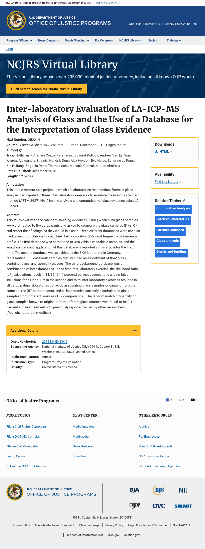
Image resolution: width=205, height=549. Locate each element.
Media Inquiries (83, 426)
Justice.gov (132, 535)
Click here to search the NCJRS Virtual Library (46, 89)
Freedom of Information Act (84, 535)
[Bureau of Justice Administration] (134, 493)
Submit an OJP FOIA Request (27, 466)
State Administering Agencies (159, 466)
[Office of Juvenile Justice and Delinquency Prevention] (135, 509)
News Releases (83, 446)
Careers (168, 24)
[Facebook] (170, 402)
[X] (182, 402)
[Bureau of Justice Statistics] (159, 495)
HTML (165, 151)
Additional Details (24, 331)
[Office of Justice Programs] (16, 20)
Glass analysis (167, 241)
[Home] (70, 20)
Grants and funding (171, 251)
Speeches (79, 456)
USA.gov (113, 535)
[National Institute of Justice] (183, 493)
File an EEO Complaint (22, 446)
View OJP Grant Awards (155, 446)
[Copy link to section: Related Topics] (183, 200)
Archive (144, 426)
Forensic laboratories (172, 219)
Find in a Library (166, 182)
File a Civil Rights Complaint (26, 426)
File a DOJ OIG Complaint (24, 436)
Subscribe (183, 24)
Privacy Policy (114, 525)
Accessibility (21, 525)
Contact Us (152, 24)
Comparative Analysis (173, 208)
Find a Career (15, 456)
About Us (135, 24)
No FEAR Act (181, 525)
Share (198, 26)
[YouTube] (194, 402)
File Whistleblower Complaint (54, 525)
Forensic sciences (170, 230)
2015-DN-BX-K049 (54, 341)
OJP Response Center (154, 456)
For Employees (149, 436)
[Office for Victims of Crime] (159, 509)
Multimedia (81, 436)
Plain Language (89, 525)
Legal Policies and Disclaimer (148, 525)
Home (9, 48)
